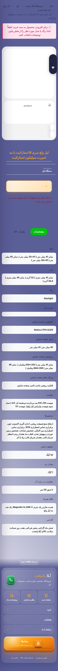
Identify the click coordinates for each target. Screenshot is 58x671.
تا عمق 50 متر (46, 489)
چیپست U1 (20, 406)
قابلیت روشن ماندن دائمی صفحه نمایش (35, 385)
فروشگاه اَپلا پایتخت (34, 6)
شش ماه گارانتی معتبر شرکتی (39, 528)
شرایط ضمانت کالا (26, 658)
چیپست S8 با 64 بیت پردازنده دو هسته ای (34, 403)
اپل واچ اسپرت (44, 10)
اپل (17, 6)
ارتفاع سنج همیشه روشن (42, 423)
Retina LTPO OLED (43, 329)
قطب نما (29, 434)
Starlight (48, 298)
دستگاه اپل (47, 170)
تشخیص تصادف (26, 430)
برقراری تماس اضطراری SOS (39, 427)
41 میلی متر (35, 347)
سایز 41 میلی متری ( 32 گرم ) (39, 277)
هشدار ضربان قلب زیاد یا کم (29, 437)
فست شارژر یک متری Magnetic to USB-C (33, 507)
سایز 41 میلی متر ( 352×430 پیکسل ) (35, 364)
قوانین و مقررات (41, 658)
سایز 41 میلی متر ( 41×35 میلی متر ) (36, 256)
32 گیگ (49, 454)
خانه (51, 6)
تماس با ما (14, 658)
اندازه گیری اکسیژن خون (19, 423)
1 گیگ (50, 472)
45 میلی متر (47, 347)
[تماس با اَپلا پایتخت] (11, 580)
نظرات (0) (19, 231)
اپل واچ (6, 6)
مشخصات (39, 231)
